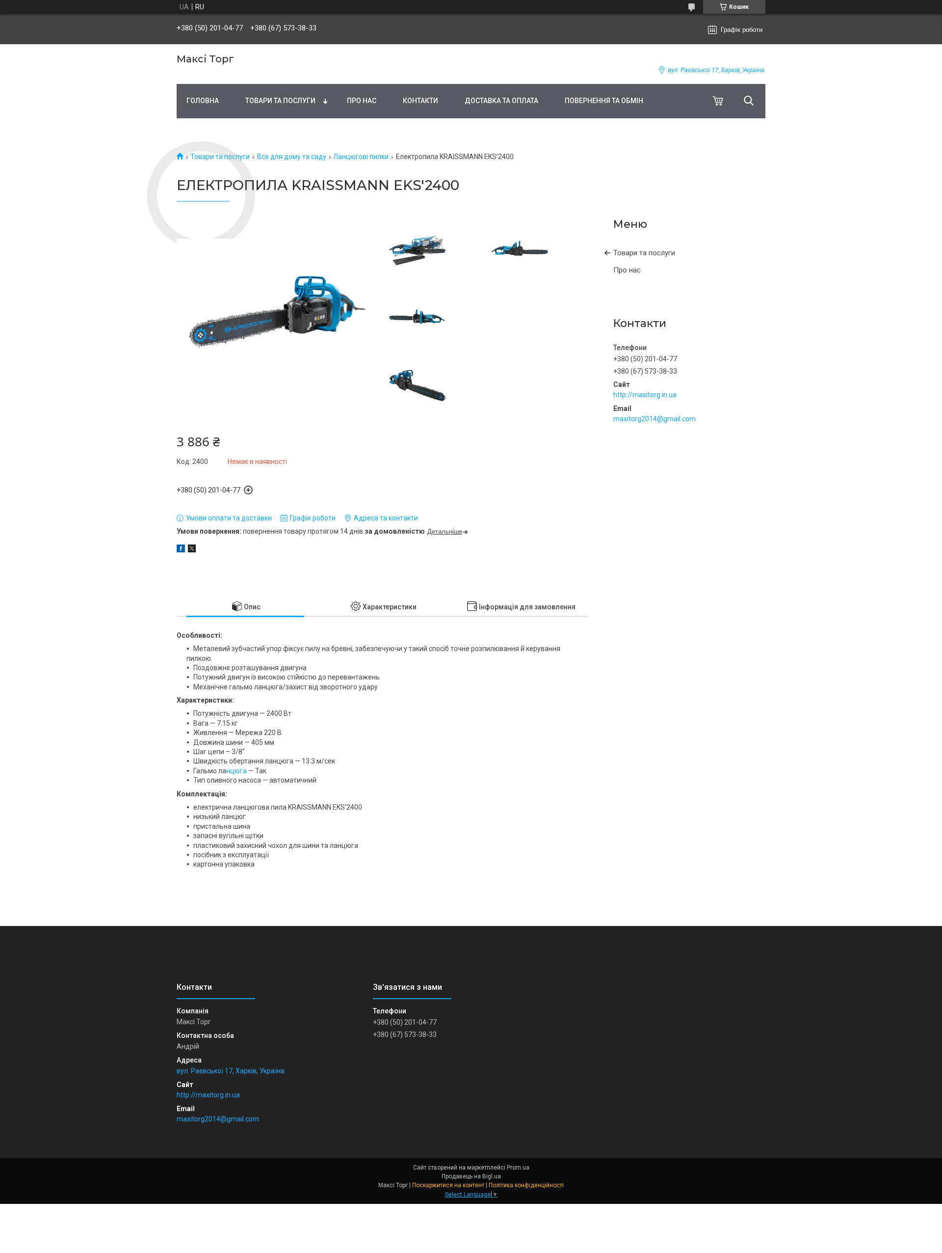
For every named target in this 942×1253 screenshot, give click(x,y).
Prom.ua (518, 1167)
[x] (192, 550)
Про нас (361, 101)
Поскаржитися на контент (448, 1185)
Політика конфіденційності (526, 1185)
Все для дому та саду (291, 157)
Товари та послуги (280, 101)
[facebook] (181, 550)
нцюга (237, 771)
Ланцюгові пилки (361, 157)
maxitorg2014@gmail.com (654, 419)
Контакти (420, 101)
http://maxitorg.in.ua (645, 395)
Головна (202, 101)
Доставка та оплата (501, 101)
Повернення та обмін (604, 101)
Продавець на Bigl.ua (471, 1176)
